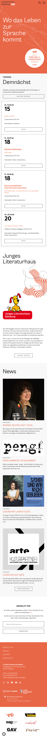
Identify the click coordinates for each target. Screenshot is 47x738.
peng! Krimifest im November (19, 460)
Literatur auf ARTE (13, 575)
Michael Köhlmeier (13, 149)
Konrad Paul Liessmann (15, 188)
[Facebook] (12, 683)
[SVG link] (8, 3)
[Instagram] (8, 683)
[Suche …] (39, 2)
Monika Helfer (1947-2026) (18, 425)
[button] (4, 734)
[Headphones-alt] (20, 683)
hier (31, 612)
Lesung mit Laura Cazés (16, 512)
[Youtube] (16, 683)
